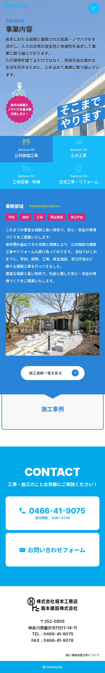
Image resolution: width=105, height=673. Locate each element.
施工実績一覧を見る (45, 373)
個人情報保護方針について (82, 655)
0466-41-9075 (58, 634)
